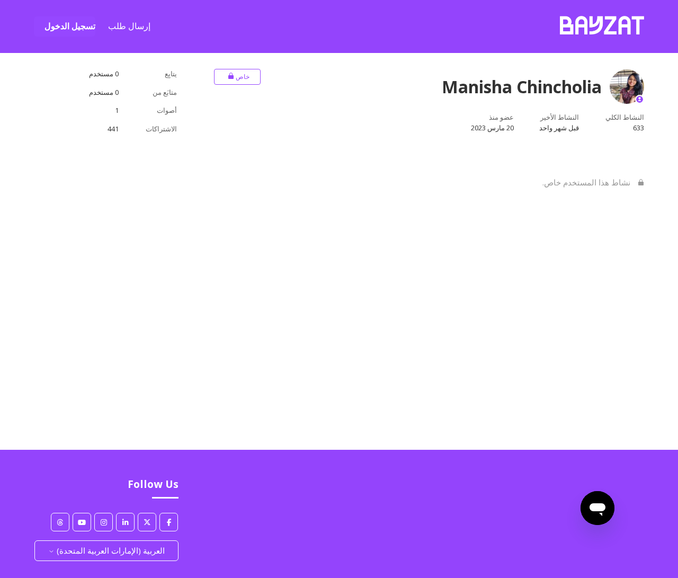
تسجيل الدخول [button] (69, 26)
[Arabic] (602, 31)
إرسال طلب (129, 26)
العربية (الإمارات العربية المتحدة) (110, 550)
